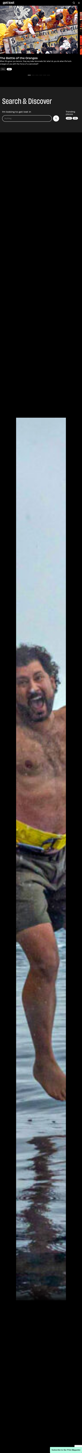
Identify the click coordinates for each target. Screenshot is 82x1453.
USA (75, 118)
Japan (69, 118)
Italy (9, 69)
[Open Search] (74, 3)
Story (3, 69)
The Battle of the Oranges (19, 58)
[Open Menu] (79, 3)
